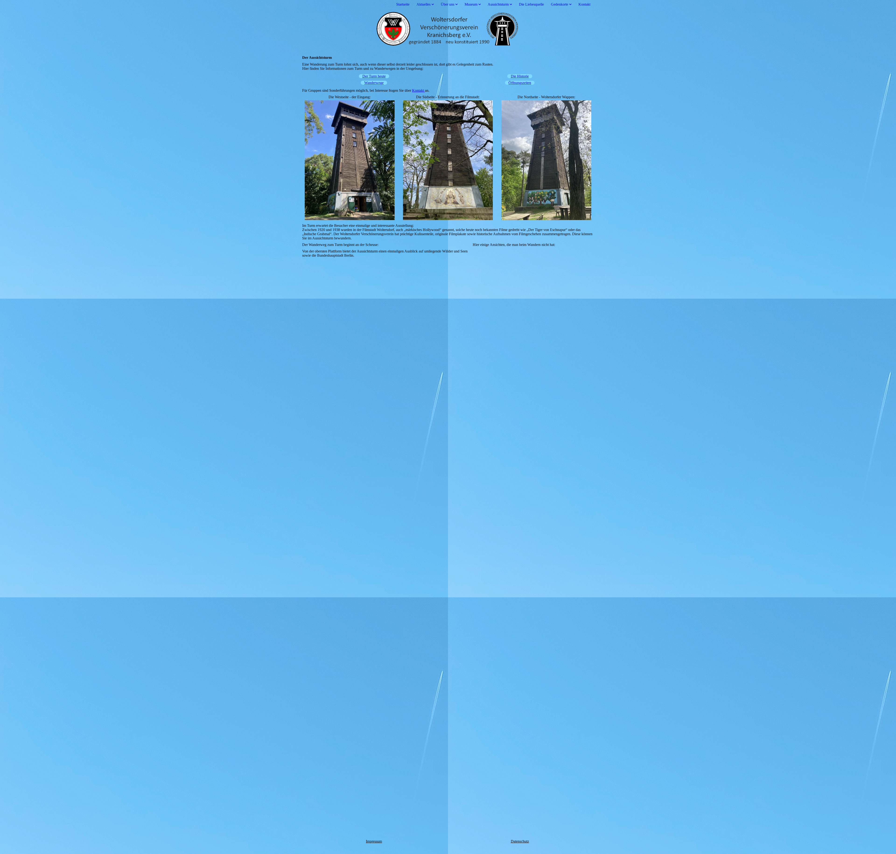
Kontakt (584, 4)
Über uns (447, 4)
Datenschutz (520, 841)
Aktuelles (423, 4)
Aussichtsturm (498, 4)
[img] (448, 28)
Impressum (374, 841)
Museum (471, 4)
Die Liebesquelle (531, 4)
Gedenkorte (559, 4)
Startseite (403, 4)
